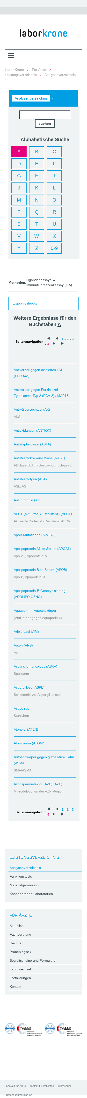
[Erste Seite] (48, 339)
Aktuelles (16, 926)
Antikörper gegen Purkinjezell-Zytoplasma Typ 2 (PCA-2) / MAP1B (41, 393)
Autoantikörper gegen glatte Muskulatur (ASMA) (44, 760)
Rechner (16, 943)
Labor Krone (14, 70)
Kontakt (15, 987)
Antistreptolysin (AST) (30, 479)
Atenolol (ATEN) (26, 729)
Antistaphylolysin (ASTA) (32, 444)
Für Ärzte (39, 70)
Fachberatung (20, 934)
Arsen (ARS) (23, 645)
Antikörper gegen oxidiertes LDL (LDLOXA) (38, 373)
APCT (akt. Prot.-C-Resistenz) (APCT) (43, 514)
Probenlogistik (20, 952)
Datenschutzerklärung (19, 1094)
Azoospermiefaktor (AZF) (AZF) (38, 784)
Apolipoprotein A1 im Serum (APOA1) (42, 549)
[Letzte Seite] (62, 344)
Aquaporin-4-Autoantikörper (35, 610)
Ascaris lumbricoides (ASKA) (35, 666)
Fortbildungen (20, 978)
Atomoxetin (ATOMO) (30, 743)
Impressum (64, 1085)
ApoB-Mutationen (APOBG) (35, 535)
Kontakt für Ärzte (16, 1085)
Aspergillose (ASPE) (29, 687)
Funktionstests (21, 876)
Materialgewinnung (24, 885)
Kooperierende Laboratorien (31, 894)
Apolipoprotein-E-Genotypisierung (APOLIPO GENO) (39, 594)
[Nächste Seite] (54, 344)
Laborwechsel (20, 969)
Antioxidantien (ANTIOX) (32, 430)
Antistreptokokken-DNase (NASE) (39, 458)
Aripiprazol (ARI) (26, 631)
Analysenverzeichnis (31, 98)
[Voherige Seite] (57, 339)
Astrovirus (21, 708)
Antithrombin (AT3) (28, 500)
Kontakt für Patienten (41, 1085)
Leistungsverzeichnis (21, 75)
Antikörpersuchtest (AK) (32, 409)
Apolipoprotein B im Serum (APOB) (40, 570)
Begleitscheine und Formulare (33, 960)
